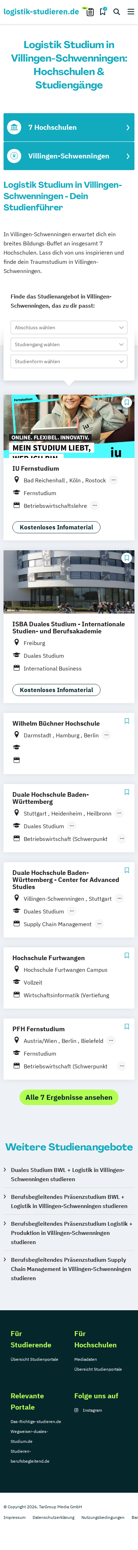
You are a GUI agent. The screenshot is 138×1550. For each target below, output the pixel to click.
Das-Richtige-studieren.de (36, 1421)
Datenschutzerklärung (53, 1517)
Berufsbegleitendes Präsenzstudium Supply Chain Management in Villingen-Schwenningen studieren (71, 1269)
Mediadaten (85, 1359)
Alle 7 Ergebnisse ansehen (69, 1097)
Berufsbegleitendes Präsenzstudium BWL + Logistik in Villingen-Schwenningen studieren (69, 1201)
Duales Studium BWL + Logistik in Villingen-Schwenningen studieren (68, 1174)
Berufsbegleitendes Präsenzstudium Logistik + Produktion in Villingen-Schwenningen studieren (72, 1233)
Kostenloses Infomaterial (56, 527)
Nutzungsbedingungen (103, 1517)
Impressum (14, 1517)
